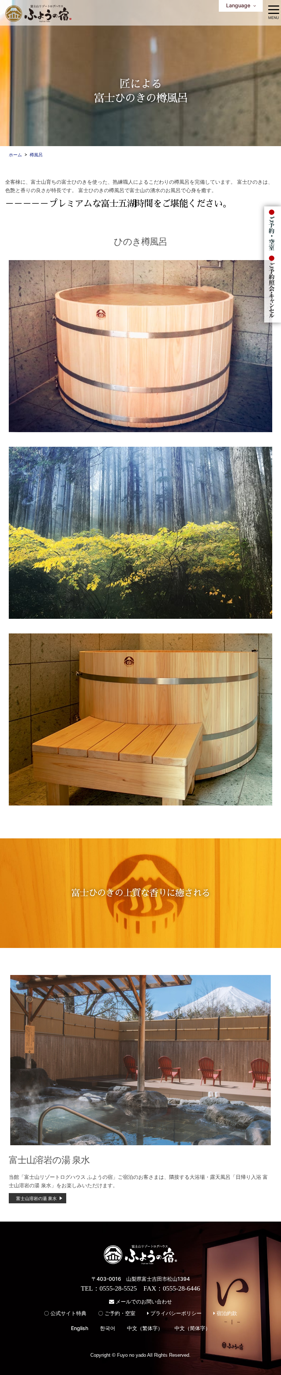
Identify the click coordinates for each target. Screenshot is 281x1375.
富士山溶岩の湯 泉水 (36, 1198)
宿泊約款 (226, 1313)
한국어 (107, 1328)
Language (239, 5)
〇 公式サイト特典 (65, 1313)
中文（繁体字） (145, 1328)
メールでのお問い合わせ (143, 1301)
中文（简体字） (192, 1328)
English (79, 1328)
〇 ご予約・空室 (116, 1313)
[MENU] (273, 9)
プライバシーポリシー (175, 1313)
